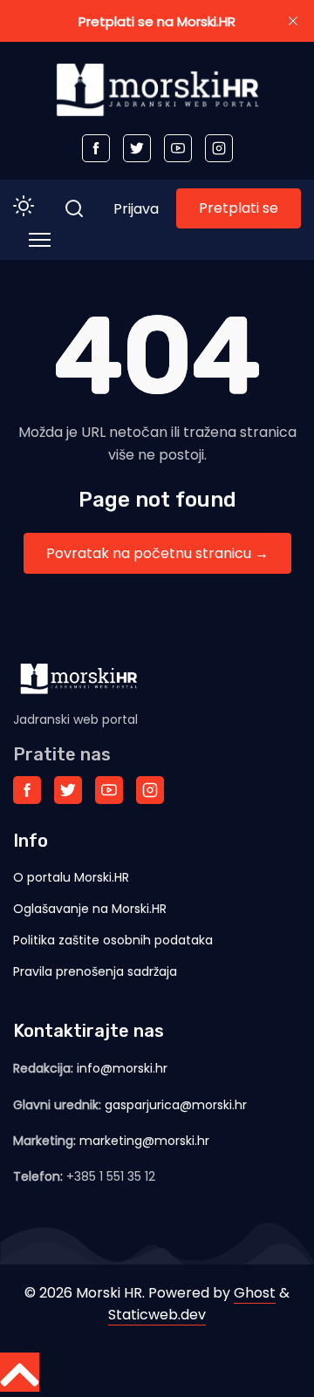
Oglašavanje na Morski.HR (90, 908)
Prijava (136, 209)
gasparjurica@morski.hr (176, 1105)
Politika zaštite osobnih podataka (113, 940)
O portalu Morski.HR (71, 877)
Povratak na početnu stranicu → (157, 553)
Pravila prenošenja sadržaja (95, 971)
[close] (293, 21)
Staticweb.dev (157, 1315)
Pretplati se (238, 208)
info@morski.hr (122, 1068)
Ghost (255, 1293)
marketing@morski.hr (144, 1140)
